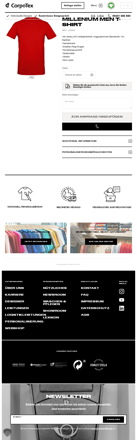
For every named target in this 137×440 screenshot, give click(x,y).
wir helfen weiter (101, 241)
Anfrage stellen (73, 5)
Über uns (14, 288)
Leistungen (17, 308)
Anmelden (113, 419)
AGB (85, 315)
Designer (14, 301)
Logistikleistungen (25, 315)
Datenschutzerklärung (101, 429)
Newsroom (54, 295)
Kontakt (90, 288)
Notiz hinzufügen (70, 95)
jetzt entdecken (36, 241)
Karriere (14, 295)
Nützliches (55, 288)
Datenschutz (95, 308)
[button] (7, 432)
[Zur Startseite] (19, 5)
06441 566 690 (121, 16)
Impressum (92, 301)
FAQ (84, 295)
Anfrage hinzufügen (97, 117)
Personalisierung (24, 322)
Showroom (54, 311)
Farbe (65, 68)
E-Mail (18, 417)
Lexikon (51, 318)
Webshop (14, 328)
